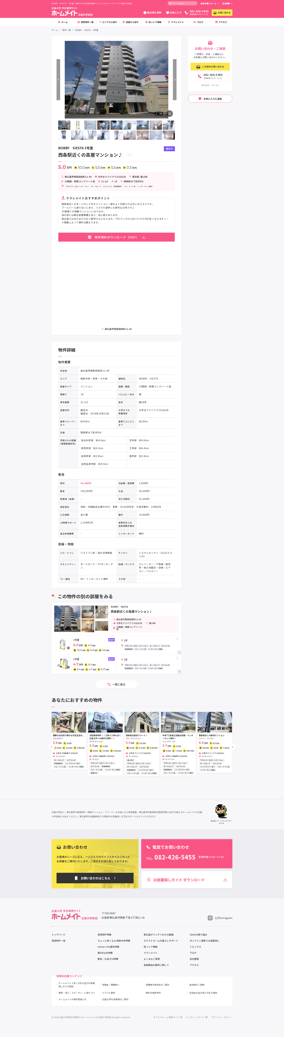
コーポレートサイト (195, 1017)
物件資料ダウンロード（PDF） (117, 237)
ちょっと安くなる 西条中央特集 (114, 940)
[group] (69, 740)
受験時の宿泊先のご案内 (157, 984)
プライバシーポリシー (221, 1017)
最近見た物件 (154, 12)
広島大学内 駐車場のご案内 (115, 999)
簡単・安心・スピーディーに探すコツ (77, 992)
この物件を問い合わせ (213, 66)
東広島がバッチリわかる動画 (159, 934)
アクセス (194, 965)
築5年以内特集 (105, 952)
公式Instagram (223, 918)
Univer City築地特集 (108, 946)
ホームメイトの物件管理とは (72, 999)
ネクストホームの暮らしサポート (161, 940)
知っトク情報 (150, 946)
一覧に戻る (118, 684)
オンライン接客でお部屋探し (205, 940)
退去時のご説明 (196, 984)
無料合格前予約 (153, 992)
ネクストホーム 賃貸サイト (166, 1017)
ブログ (193, 952)
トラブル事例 (108, 992)
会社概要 (226, 3)
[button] (51, 747)
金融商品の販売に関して (156, 965)
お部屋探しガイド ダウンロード (179, 879)
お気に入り (176, 12)
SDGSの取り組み (198, 934)
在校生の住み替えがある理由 (203, 992)
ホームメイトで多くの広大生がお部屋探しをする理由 (77, 984)
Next (175, 79)
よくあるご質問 (152, 958)
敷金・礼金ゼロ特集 (108, 958)
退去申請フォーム (208, 3)
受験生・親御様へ (110, 984)
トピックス (195, 946)
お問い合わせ (224, 12)
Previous (58, 79)
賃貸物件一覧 (58, 940)
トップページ (58, 934)
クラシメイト (150, 952)
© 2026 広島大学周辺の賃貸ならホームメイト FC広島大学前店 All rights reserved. (91, 1017)
